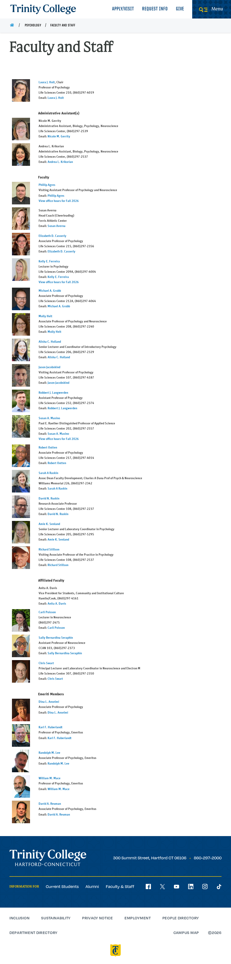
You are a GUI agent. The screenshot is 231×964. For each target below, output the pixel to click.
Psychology (33, 25)
